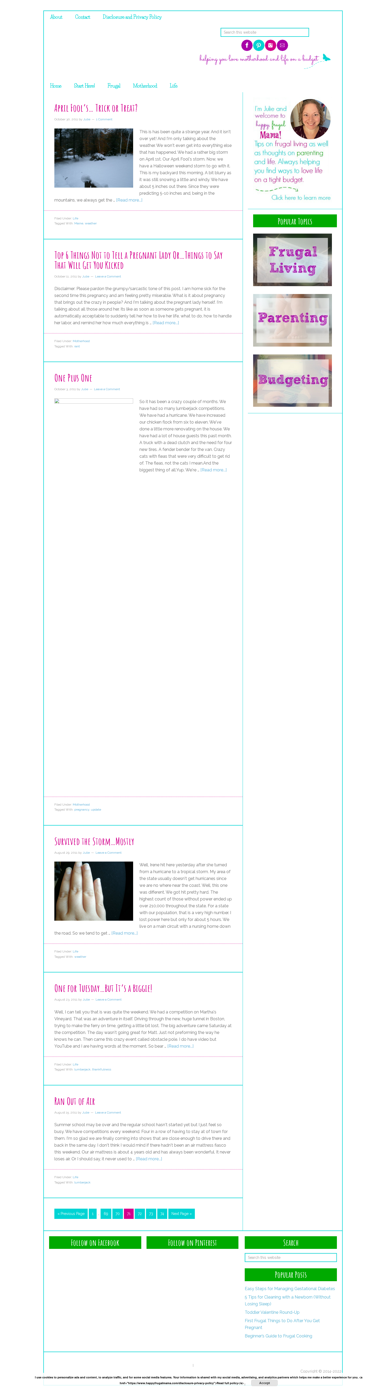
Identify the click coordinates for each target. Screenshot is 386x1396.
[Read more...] (129, 200)
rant (77, 346)
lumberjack (82, 1069)
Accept (264, 1382)
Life (75, 218)
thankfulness (101, 1069)
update (96, 809)
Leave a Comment (108, 276)
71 (129, 1214)
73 (151, 1214)
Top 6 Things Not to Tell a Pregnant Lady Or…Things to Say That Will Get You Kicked (138, 260)
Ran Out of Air (74, 1101)
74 (162, 1214)
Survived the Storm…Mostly (94, 841)
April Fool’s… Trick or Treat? (96, 107)
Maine (78, 223)
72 (140, 1214)
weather (91, 223)
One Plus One (73, 377)
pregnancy (81, 809)
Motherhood (81, 341)
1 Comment (104, 119)
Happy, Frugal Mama (111, 51)
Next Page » (181, 1214)
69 (106, 1214)
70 (118, 1214)
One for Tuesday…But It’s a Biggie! (103, 988)
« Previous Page (71, 1214)
